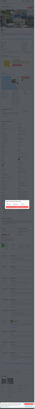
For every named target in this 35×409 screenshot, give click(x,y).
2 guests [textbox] (22, 204)
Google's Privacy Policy (4, 406)
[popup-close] (28, 201)
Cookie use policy (13, 405)
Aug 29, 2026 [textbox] (8, 204)
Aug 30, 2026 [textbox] (15, 204)
